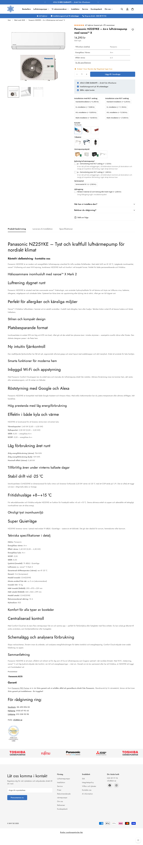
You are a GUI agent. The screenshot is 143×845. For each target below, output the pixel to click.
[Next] (98, 2)
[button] (132, 9)
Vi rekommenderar (59, 9)
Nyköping (11, 710)
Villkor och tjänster (89, 786)
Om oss (108, 9)
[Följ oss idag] (109, 785)
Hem (9, 20)
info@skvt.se (17, 720)
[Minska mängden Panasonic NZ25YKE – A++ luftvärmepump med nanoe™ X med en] (77, 74)
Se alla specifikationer (83, 62)
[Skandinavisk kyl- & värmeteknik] (10, 9)
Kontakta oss (86, 790)
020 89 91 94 (112, 778)
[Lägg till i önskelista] (132, 29)
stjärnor (43, 16)
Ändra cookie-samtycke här (71, 832)
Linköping (11, 714)
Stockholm (12, 707)
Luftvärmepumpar (40, 9)
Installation (75, 9)
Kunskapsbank (96, 9)
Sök (83, 778)
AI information (87, 794)
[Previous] (44, 2)
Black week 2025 (19, 20)
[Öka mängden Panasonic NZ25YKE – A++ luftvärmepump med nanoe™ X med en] (86, 74)
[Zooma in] (63, 28)
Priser (59, 790)
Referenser (61, 805)
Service (85, 9)
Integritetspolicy (88, 782)
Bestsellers (26, 9)
